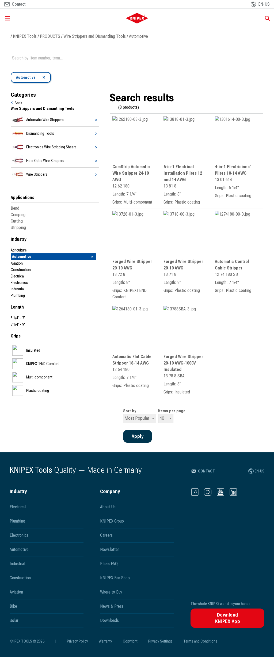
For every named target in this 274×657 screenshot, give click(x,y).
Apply (259, 58)
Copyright (130, 641)
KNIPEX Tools (25, 36)
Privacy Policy (77, 641)
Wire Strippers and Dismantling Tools (94, 36)
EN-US (259, 471)
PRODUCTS (50, 36)
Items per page (171, 410)
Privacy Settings (160, 641)
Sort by (129, 410)
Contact (206, 471)
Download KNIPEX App (227, 618)
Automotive (138, 36)
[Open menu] (45, 18)
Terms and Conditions (200, 641)
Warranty (105, 641)
